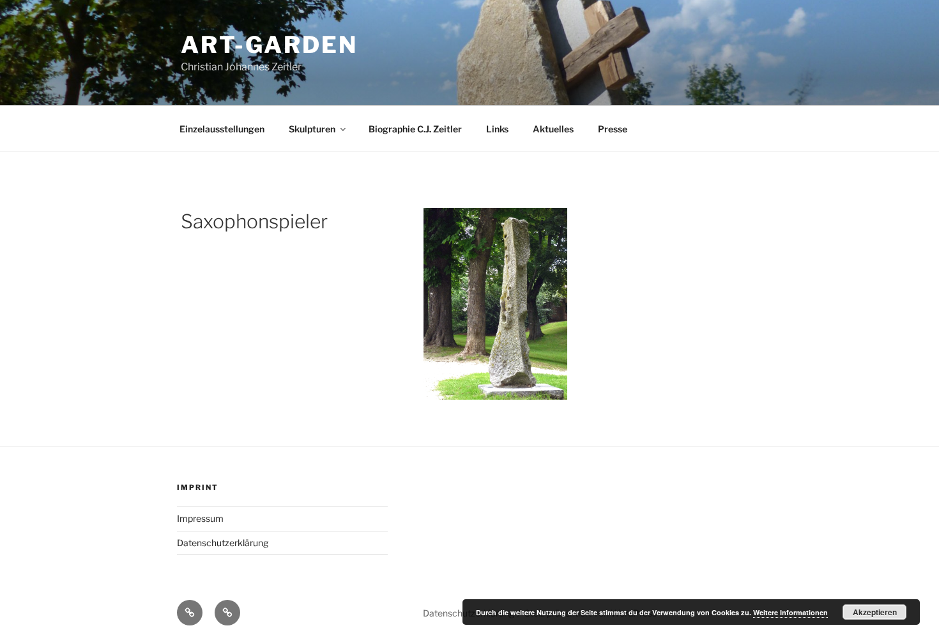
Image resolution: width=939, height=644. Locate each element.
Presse (612, 128)
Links (497, 128)
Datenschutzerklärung (222, 542)
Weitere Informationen (790, 612)
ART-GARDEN (269, 45)
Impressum (200, 518)
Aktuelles (553, 128)
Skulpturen (312, 128)
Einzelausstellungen (221, 128)
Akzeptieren (875, 612)
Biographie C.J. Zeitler (415, 128)
